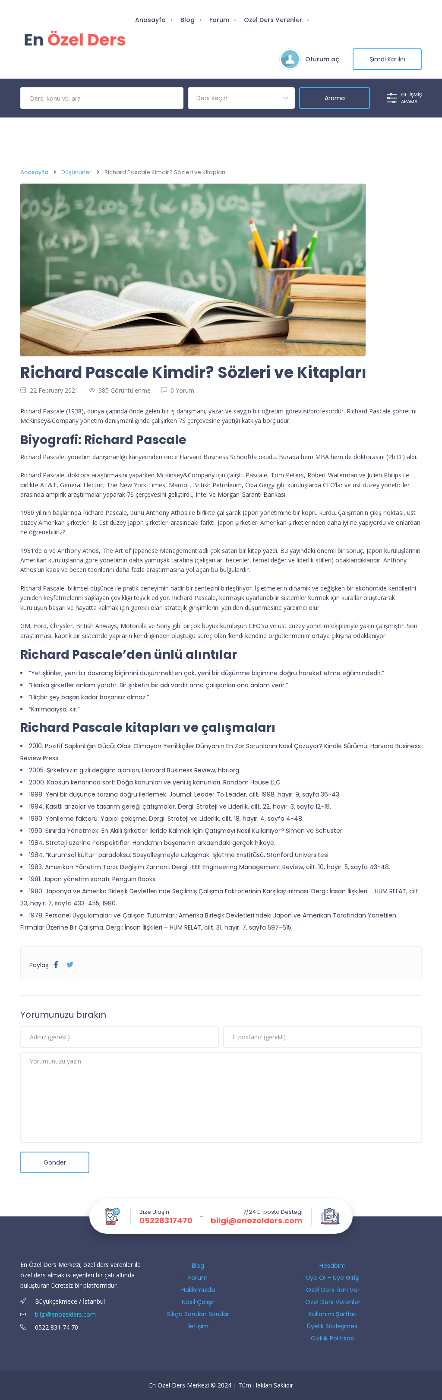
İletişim (197, 1326)
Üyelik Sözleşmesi (333, 1326)
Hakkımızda (198, 1290)
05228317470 (166, 1220)
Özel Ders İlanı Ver (333, 1290)
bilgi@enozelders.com (257, 1220)
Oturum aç (322, 59)
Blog (187, 20)
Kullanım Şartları (333, 1314)
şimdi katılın (387, 59)
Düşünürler (76, 172)
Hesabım (332, 1265)
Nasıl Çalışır (198, 1302)
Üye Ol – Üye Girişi (333, 1277)
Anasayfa (150, 20)
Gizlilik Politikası (333, 1338)
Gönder (55, 1162)
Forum (219, 20)
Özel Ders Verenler (273, 20)
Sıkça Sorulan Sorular (198, 1314)
